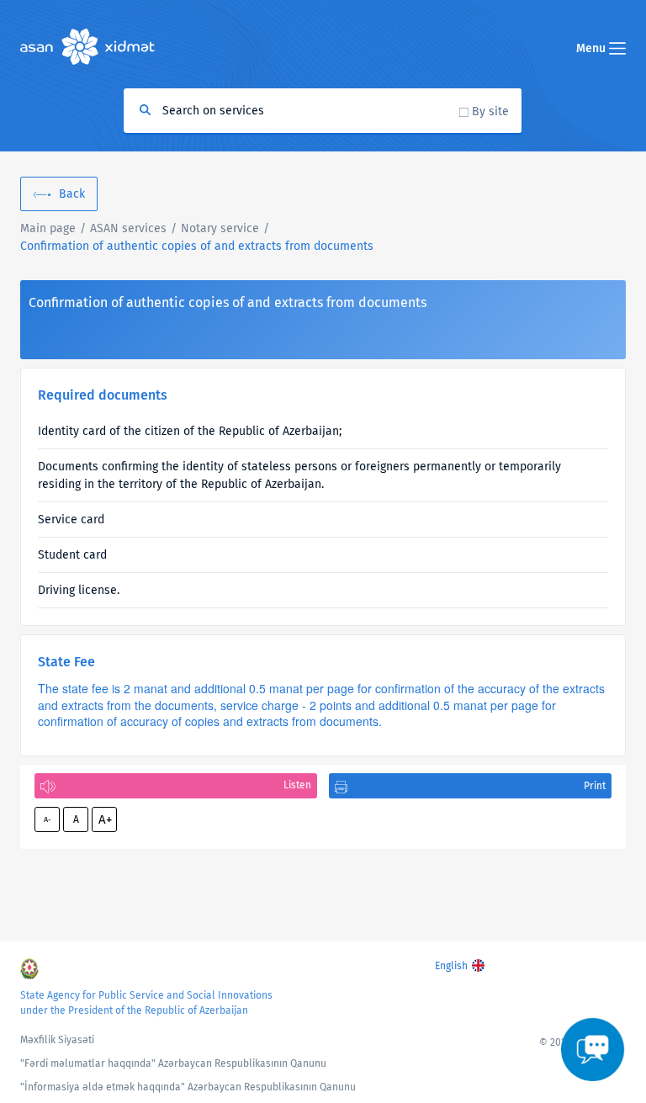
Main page (48, 228)
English (451, 966)
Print (595, 786)
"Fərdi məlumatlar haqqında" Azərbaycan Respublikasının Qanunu (173, 1063)
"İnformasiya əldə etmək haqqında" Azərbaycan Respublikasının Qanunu (188, 1087)
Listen (297, 785)
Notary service (220, 228)
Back (72, 194)
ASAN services (128, 228)
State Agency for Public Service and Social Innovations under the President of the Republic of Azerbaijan (146, 1002)
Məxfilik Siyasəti (57, 1040)
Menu (592, 48)
